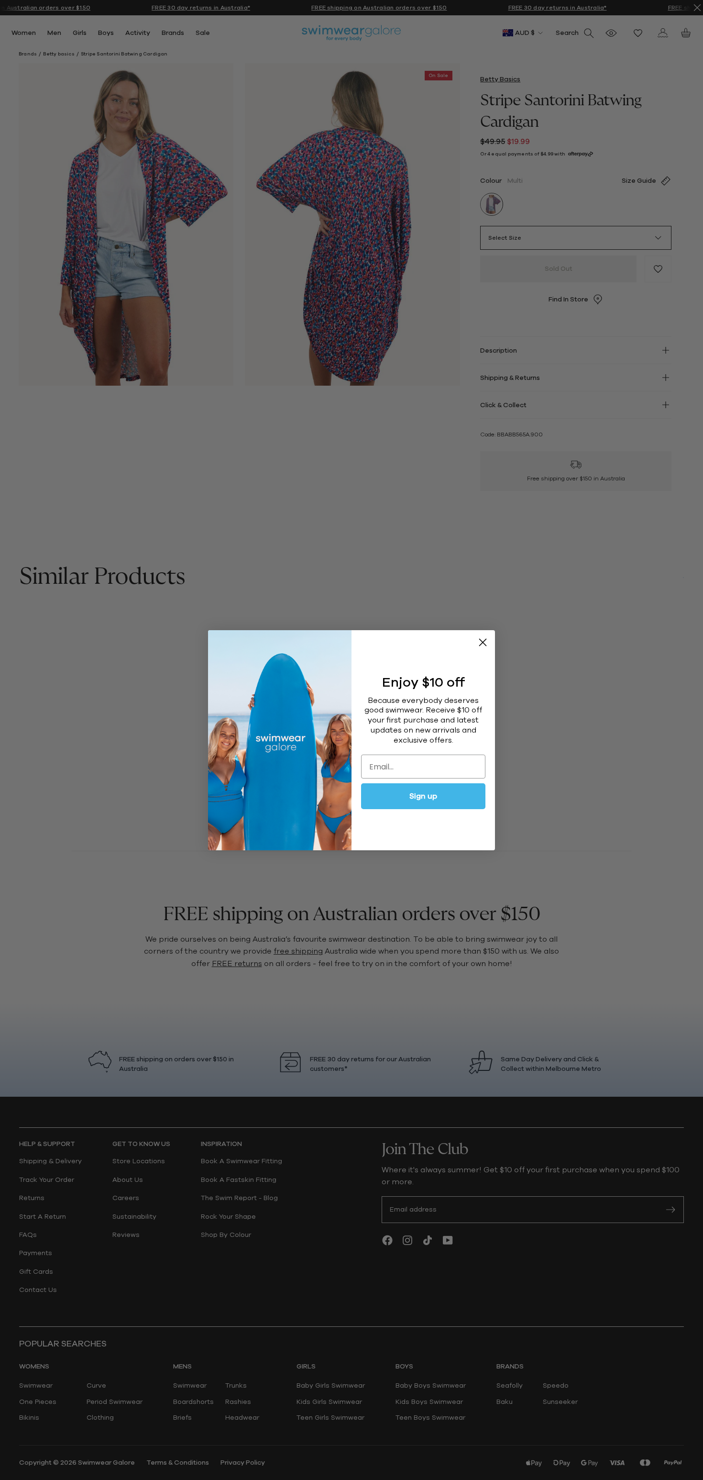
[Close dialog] (482, 642)
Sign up (423, 796)
